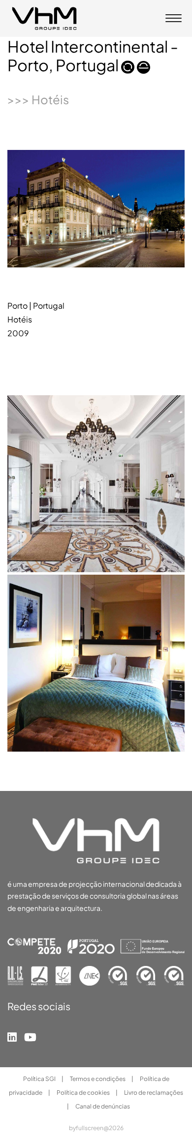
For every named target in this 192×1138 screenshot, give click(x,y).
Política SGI (40, 1078)
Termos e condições (98, 1078)
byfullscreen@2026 (96, 1128)
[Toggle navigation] (173, 19)
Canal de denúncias (102, 1106)
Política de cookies (84, 1092)
